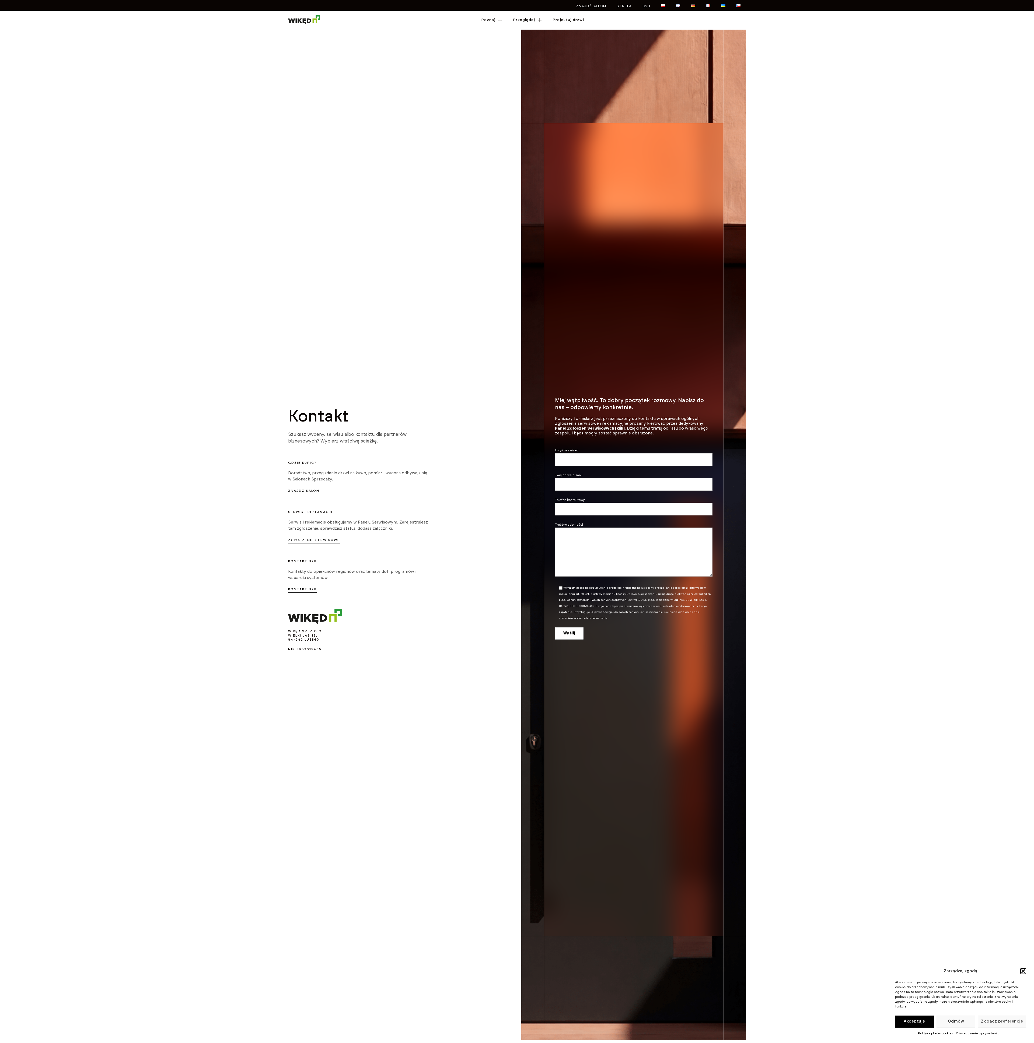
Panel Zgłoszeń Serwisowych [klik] (590, 428)
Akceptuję (914, 1021)
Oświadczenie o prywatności (978, 1033)
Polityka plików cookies (935, 1033)
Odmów (956, 1021)
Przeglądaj (524, 20)
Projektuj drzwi (568, 20)
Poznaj (488, 20)
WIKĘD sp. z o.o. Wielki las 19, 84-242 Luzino (305, 635)
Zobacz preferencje (1002, 1021)
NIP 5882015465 (305, 649)
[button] (1023, 971)
